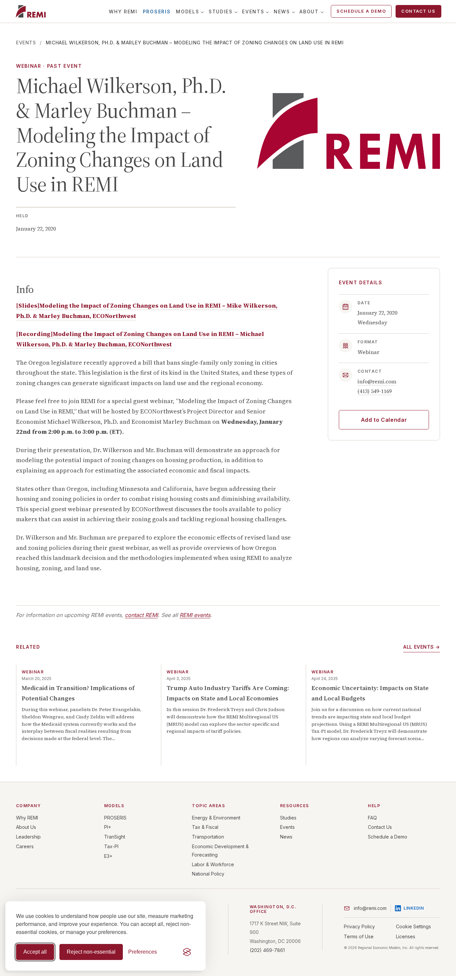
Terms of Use (359, 936)
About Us (26, 827)
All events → (421, 647)
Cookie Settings (413, 926)
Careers (25, 846)
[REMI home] (30, 11)
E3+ (108, 856)
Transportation (208, 837)
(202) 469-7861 (267, 950)
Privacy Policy (359, 926)
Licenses (405, 936)
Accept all (35, 952)
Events (253, 11)
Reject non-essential (91, 952)
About (308, 11)
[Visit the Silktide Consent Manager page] (187, 952)
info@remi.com (377, 381)
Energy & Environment (216, 818)
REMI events (195, 615)
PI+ (107, 827)
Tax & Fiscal (205, 827)
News (282, 11)
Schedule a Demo (361, 11)
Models (187, 11)
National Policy (208, 874)
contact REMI (141, 615)
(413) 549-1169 (375, 390)
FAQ (372, 818)
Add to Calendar (384, 419)
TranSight (114, 837)
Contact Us (418, 11)
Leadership (28, 837)
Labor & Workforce (213, 864)
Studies (221, 11)
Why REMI (123, 11)
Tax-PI (111, 846)
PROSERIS (157, 11)
